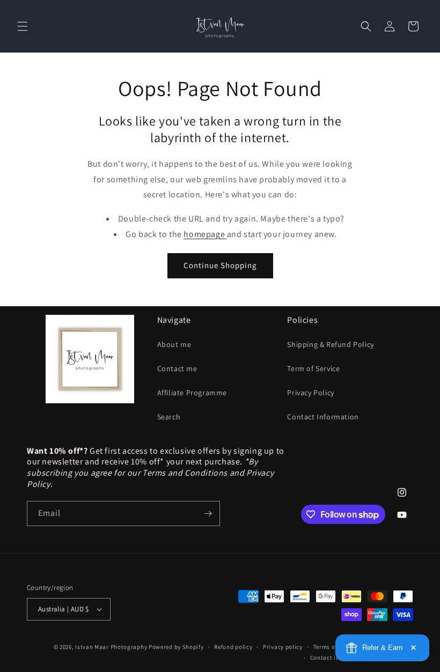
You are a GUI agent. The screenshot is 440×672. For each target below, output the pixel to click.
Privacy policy (283, 647)
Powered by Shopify (176, 647)
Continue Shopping (220, 265)
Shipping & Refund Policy (330, 344)
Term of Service (313, 368)
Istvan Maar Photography (111, 647)
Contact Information (322, 417)
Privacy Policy (310, 392)
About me (174, 344)
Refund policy (233, 647)
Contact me (177, 368)
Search (169, 417)
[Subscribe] (207, 513)
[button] (22, 26)
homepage (205, 234)
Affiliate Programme (192, 392)
